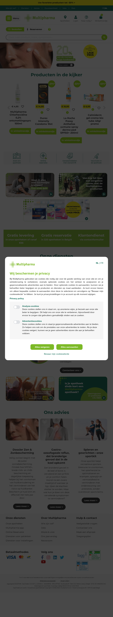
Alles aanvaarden (69, 347)
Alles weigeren (42, 347)
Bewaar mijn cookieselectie (56, 354)
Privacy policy (17, 298)
